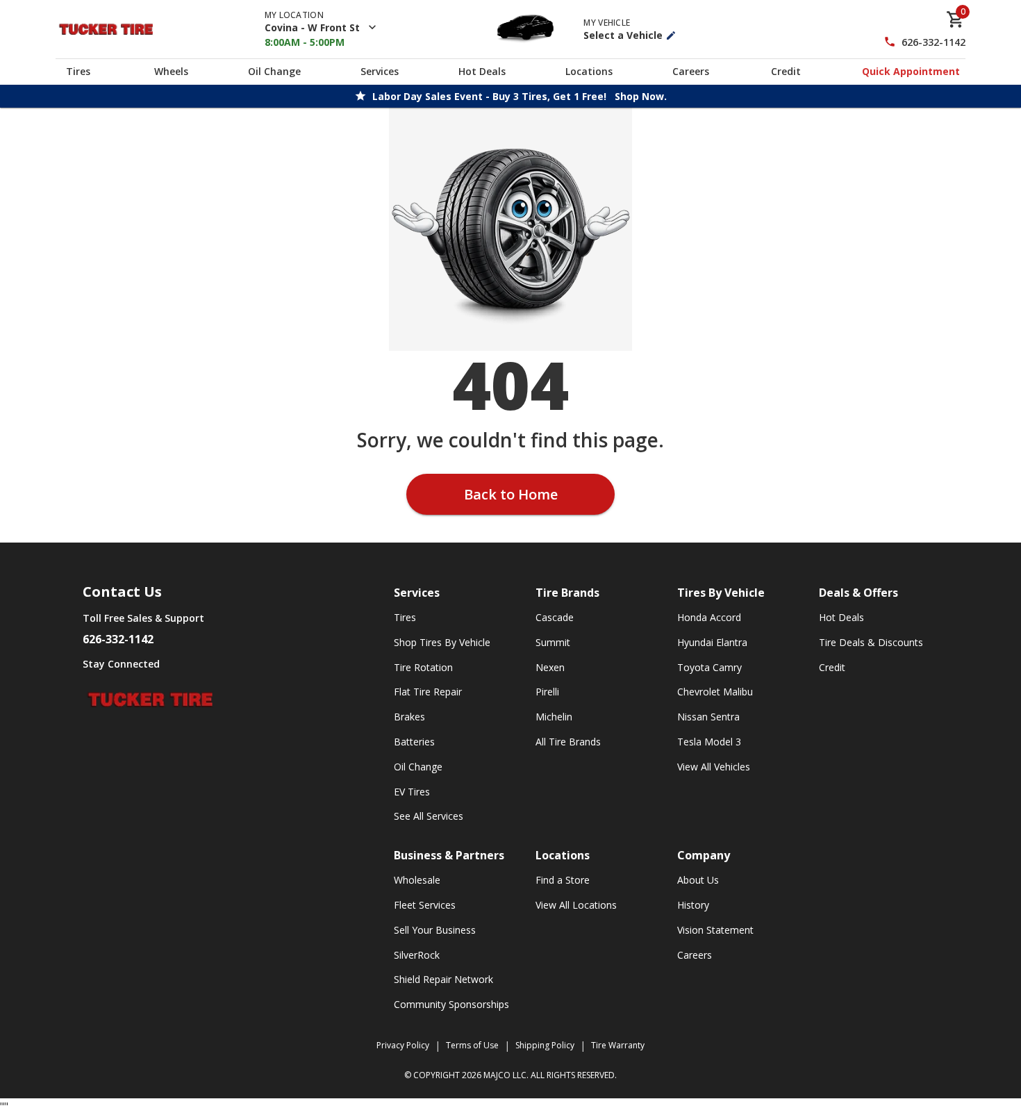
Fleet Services (425, 904)
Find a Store (563, 879)
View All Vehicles (713, 766)
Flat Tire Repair (428, 691)
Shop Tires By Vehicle (442, 642)
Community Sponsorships (451, 1004)
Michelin (554, 716)
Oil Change (274, 71)
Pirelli (547, 691)
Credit (786, 71)
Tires (78, 71)
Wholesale (417, 879)
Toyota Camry (709, 667)
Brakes (409, 716)
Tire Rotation (423, 667)
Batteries (414, 741)
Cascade (555, 617)
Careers (690, 71)
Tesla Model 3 (709, 741)
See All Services (428, 816)
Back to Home (511, 494)
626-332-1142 (933, 42)
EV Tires (412, 791)
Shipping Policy (544, 1045)
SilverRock (417, 954)
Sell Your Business (435, 929)
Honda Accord (709, 617)
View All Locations (576, 904)
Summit (553, 642)
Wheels (171, 71)
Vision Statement (715, 929)
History (693, 904)
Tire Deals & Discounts (871, 642)
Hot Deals (482, 71)
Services (379, 71)
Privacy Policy (402, 1045)
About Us (698, 879)
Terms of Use (472, 1045)
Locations (589, 71)
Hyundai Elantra (712, 642)
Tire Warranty (618, 1045)
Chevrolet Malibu (715, 691)
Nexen (550, 667)
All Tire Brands (568, 741)
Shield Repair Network (443, 979)
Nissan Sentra (708, 716)
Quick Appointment (911, 71)
